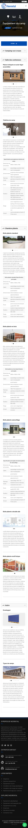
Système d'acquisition (9, 781)
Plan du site (14, 824)
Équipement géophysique (10, 801)
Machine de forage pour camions (12, 790)
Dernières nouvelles (9, 810)
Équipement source (9, 783)
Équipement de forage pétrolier (12, 803)
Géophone (6, 779)
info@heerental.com (11, 769)
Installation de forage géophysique (13, 786)
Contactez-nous (7, 812)
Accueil (8, 28)
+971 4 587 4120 (9, 757)
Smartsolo (6, 808)
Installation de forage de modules (12, 788)
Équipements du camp (9, 805)
